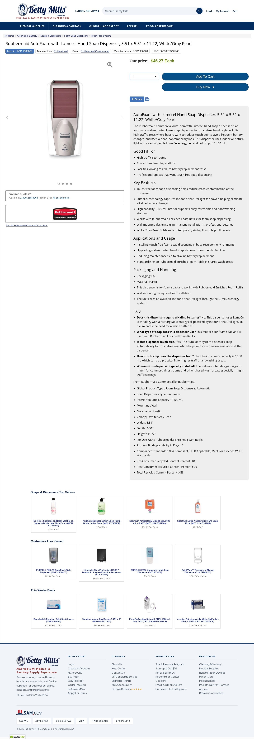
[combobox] (144, 76)
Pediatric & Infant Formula (214, 684)
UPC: (156, 51)
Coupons (161, 680)
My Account (223, 10)
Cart (235, 10)
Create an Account (79, 668)
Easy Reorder (75, 680)
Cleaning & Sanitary (67, 26)
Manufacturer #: (123, 51)
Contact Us (118, 672)
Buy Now (203, 87)
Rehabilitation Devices (212, 672)
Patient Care (206, 676)
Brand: (76, 51)
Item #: (11, 51)
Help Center (119, 668)
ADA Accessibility (122, 684)
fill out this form (61, 197)
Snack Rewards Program (170, 664)
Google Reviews (127, 688)
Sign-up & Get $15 (166, 668)
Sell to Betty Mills (121, 680)
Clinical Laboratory (104, 26)
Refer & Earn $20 (165, 672)
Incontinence (207, 680)
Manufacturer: (45, 51)
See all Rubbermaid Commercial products (27, 225)
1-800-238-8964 (87, 11)
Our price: (139, 61)
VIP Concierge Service (125, 676)
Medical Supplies (32, 26)
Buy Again (73, 676)
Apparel (132, 26)
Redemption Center (167, 676)
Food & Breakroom (159, 26)
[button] (9, 122)
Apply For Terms (77, 692)
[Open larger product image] (64, 118)
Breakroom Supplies (211, 692)
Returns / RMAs (76, 688)
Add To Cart (205, 76)
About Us (117, 664)
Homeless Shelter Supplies (171, 688)
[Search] (199, 11)
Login (71, 664)
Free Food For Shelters (169, 684)
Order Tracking (77, 684)
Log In (209, 10)
